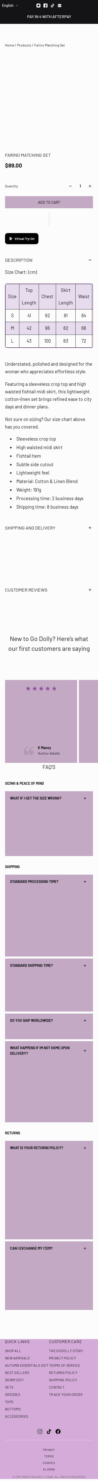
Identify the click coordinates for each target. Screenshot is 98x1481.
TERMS (49, 1456)
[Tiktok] (52, 5)
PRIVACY (49, 1449)
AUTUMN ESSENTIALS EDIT (26, 1365)
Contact (57, 1387)
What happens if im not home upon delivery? (40, 1050)
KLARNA (49, 1469)
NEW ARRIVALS (17, 1358)
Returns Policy (63, 1372)
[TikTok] (49, 1431)
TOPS (9, 1402)
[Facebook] (45, 5)
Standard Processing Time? (34, 881)
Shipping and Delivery (30, 528)
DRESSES (12, 1394)
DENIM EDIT (14, 1380)
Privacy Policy (62, 1358)
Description (18, 260)
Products (24, 45)
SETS (9, 1387)
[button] (49, 219)
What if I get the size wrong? (35, 798)
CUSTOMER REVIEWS (26, 590)
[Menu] (7, 33)
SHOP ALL (13, 1351)
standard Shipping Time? (31, 965)
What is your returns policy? (36, 1148)
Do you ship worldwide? (31, 1020)
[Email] (59, 5)
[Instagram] (38, 5)
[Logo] (49, 33)
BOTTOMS (13, 1409)
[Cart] (91, 33)
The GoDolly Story (66, 1351)
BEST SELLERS (17, 1372)
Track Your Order (66, 1394)
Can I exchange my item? (31, 1248)
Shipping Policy (63, 1380)
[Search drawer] (82, 33)
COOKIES (49, 1462)
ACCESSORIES (16, 1416)
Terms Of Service (64, 1365)
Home (10, 45)
